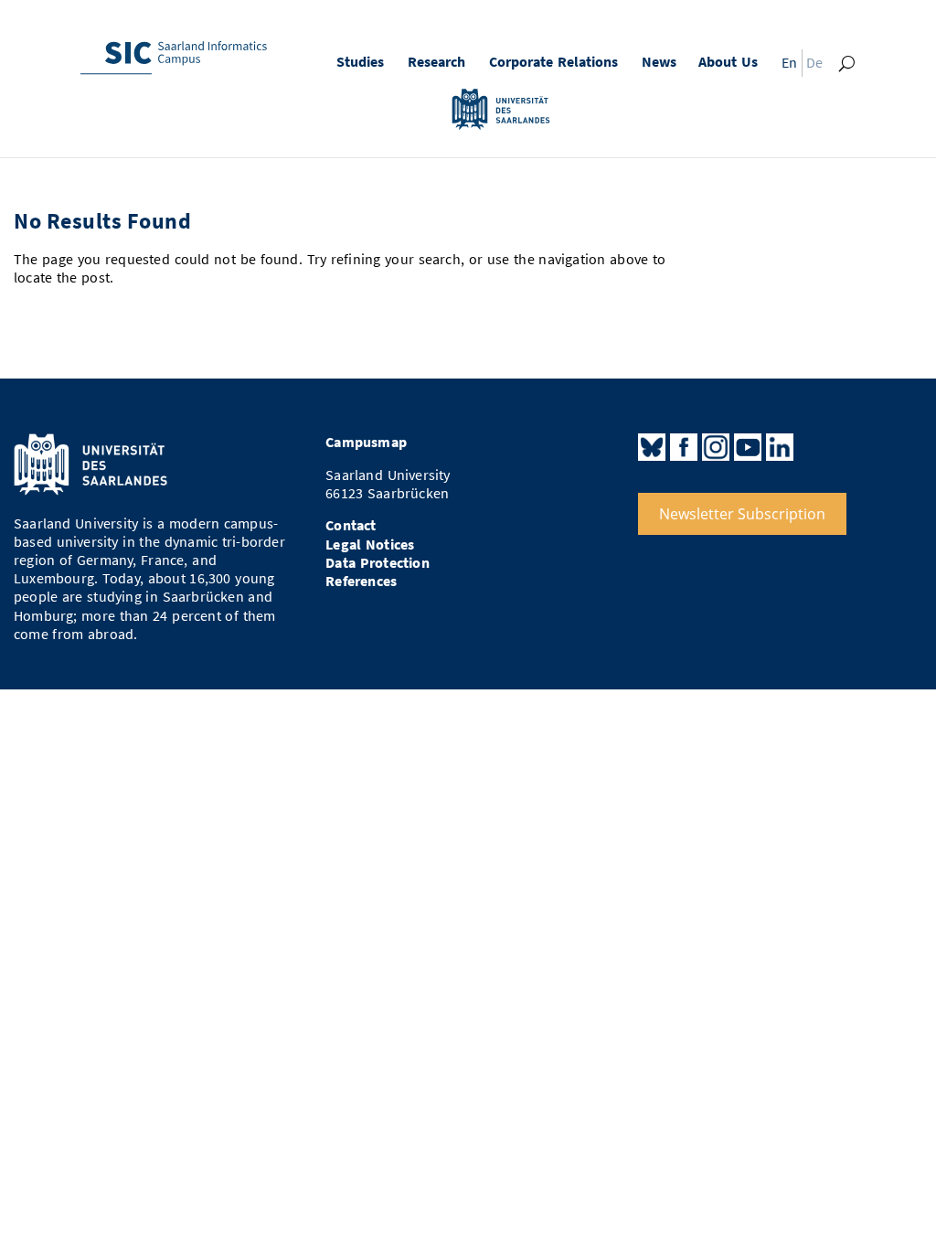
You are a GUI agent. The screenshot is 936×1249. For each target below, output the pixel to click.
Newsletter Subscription (742, 514)
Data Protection (377, 562)
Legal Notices (369, 544)
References (361, 581)
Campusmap (366, 442)
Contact (350, 525)
